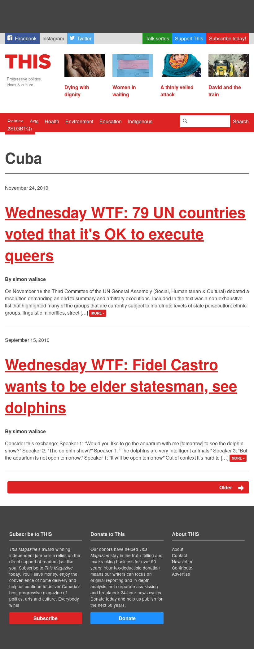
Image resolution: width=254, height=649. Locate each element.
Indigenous (140, 121)
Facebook (26, 38)
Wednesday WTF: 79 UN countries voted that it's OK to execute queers (125, 233)
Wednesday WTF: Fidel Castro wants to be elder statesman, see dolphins (121, 385)
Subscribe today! (227, 38)
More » (97, 313)
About (177, 549)
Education (110, 121)
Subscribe (45, 618)
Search (241, 121)
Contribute (182, 568)
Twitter (84, 38)
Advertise (181, 574)
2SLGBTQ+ (20, 128)
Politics (15, 121)
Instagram (53, 38)
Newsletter (182, 561)
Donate (127, 618)
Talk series (157, 38)
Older (226, 487)
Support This (189, 38)
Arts (34, 121)
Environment (79, 121)
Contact (179, 555)
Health (52, 121)
